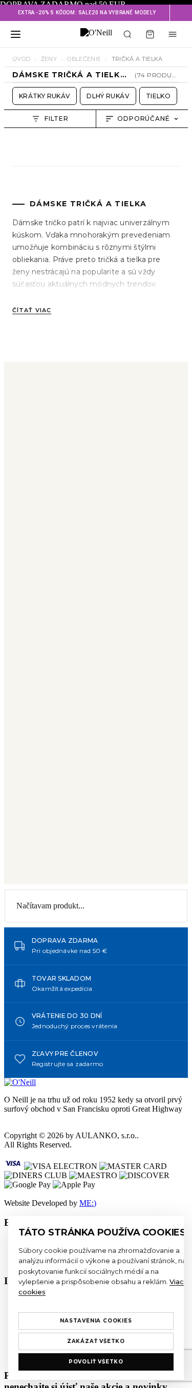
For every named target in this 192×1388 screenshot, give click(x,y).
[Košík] (150, 34)
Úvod (21, 58)
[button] (180, 13)
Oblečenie (84, 58)
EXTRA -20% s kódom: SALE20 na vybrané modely (87, 12)
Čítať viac (31, 310)
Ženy (49, 58)
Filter (57, 118)
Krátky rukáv (44, 96)
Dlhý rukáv (108, 96)
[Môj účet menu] (172, 34)
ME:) (87, 1203)
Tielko (158, 96)
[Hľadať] (127, 34)
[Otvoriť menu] (15, 34)
